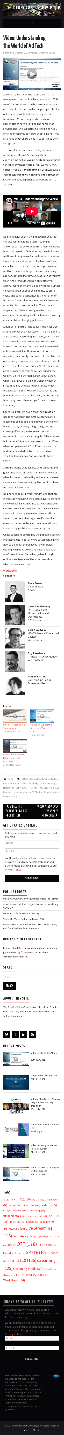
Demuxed (18, 1211)
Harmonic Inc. (34, 1216)
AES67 (8, 1199)
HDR (47, 1216)
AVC (35, 1199)
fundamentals (14, 1216)
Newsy (23, 787)
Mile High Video (41, 1237)
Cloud (22, 1205)
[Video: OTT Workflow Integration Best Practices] (15, 746)
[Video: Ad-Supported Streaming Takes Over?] (42, 716)
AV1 (25, 1199)
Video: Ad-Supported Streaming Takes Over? (41, 728)
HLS (12, 1222)
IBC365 (30, 1222)
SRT (52, 1253)
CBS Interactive (11, 783)
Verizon (56, 792)
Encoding (38, 1210)
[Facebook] (15, 1034)
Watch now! (10, 570)
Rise (20, 947)
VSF (32, 1274)
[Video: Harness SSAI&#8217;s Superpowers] (15, 716)
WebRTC (43, 1275)
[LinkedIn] (23, 1034)
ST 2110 (24, 1260)
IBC (21, 1221)
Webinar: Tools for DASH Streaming (21, 913)
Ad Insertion (27, 778)
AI (16, 1200)
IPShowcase (14, 1228)
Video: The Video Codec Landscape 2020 (23, 918)
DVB (27, 1211)
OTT (27, 1244)
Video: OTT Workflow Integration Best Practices (13, 758)
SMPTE (37, 1252)
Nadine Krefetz (11, 787)
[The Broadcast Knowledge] (32, 9)
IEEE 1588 (40, 1222)
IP (50, 1221)
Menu (32, 23)
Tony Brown (45, 792)
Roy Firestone (35, 787)
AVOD (37, 778)
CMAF (35, 1205)
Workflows (14, 1280)
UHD (17, 1275)
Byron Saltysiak (49, 778)
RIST (22, 1253)
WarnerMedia (10, 796)
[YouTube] (32, 1034)
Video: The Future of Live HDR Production (16, 811)
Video (10, 778)
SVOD (35, 792)
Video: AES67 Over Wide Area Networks (47, 811)
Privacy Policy (13, 869)
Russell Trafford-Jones (43, 52)
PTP (44, 1245)
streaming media (22, 792)
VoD (25, 1275)
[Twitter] (6, 1034)
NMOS (11, 1245)
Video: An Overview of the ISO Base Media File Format (30, 898)
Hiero (25, 1430)
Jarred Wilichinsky (29, 783)
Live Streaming (47, 783)
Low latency (23, 1236)
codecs (49, 1205)
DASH (7, 1211)
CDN (11, 1205)
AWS (44, 1199)
